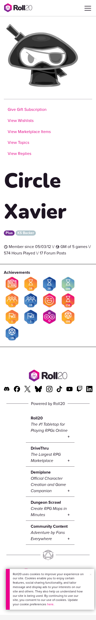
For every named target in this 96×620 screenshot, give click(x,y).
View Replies (19, 153)
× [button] (91, 574)
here (50, 604)
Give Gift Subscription (27, 109)
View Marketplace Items (29, 132)
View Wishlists (21, 120)
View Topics (18, 142)
